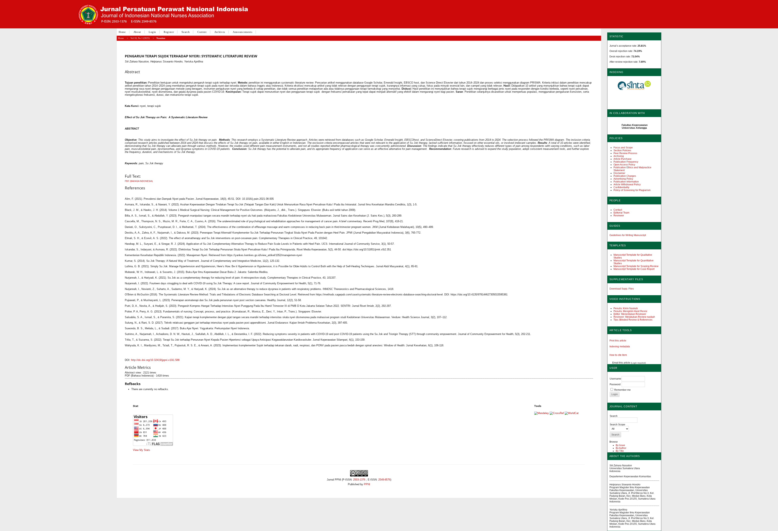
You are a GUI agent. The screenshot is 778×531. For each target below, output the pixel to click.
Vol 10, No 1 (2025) (140, 38)
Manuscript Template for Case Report (633, 269)
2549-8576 (384, 479)
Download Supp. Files (621, 288)
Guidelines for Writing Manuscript (627, 235)
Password (615, 384)
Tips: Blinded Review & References (632, 319)
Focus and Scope (623, 147)
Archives (219, 31)
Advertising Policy (623, 178)
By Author (621, 448)
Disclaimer (619, 173)
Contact (617, 209)
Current (202, 31)
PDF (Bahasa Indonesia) (139, 181)
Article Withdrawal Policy (627, 184)
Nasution (160, 38)
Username (615, 378)
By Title (620, 450)
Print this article (617, 340)
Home (122, 31)
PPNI (367, 484)
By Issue (620, 445)
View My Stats (141, 450)
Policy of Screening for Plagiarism (632, 190)
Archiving (618, 156)
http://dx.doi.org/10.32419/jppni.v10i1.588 (155, 360)
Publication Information (626, 181)
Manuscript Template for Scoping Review (635, 266)
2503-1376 (359, 479)
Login (152, 31)
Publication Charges (624, 176)
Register (169, 31)
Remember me (622, 389)
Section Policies (622, 150)
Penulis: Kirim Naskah (625, 308)
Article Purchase (622, 159)
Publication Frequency (625, 161)
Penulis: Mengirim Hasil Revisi (630, 311)
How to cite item (618, 355)
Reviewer (618, 215)
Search (186, 31)
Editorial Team (621, 212)
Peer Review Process (625, 153)
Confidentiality (621, 187)
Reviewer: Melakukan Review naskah (634, 316)
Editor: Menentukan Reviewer (629, 314)
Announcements (242, 31)
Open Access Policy (624, 164)
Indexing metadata (619, 346)
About (137, 31)
